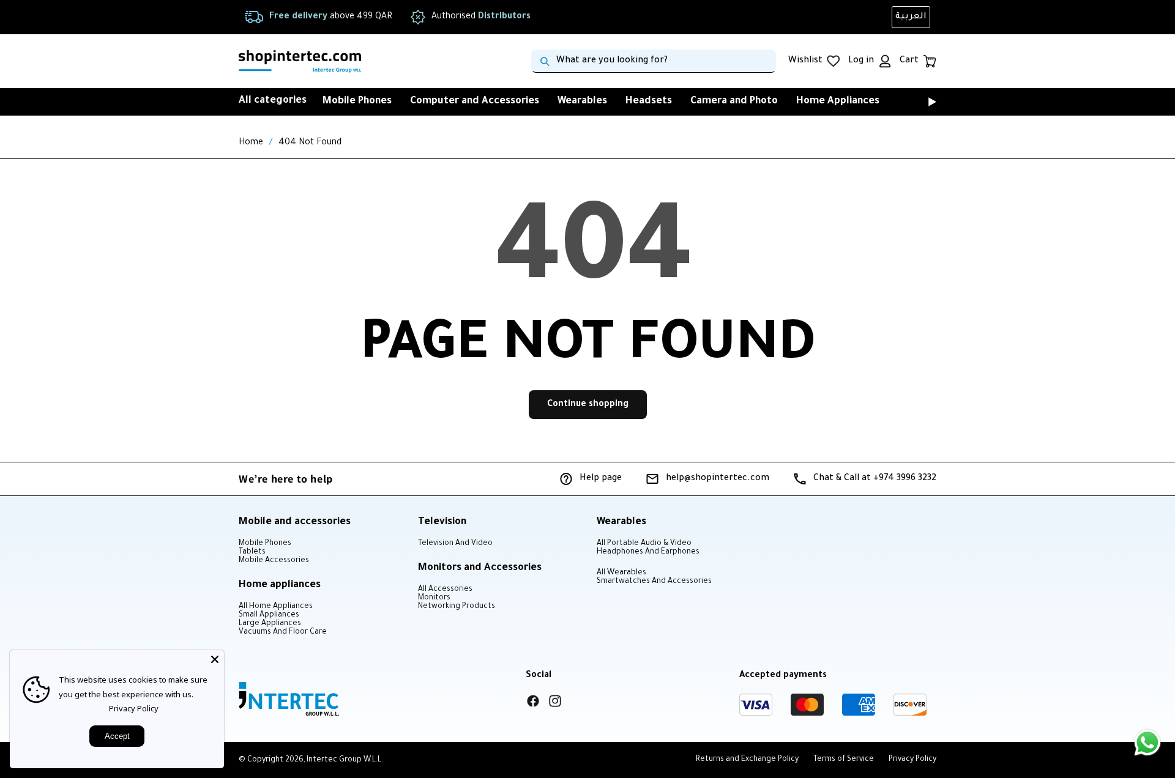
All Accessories (445, 589)
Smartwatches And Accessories (654, 581)
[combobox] (653, 61)
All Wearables (621, 573)
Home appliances (280, 585)
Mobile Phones (357, 101)
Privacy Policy (134, 708)
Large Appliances (270, 624)
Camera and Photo (734, 101)
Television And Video (455, 543)
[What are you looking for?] (544, 61)
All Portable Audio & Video (644, 543)
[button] (915, 101)
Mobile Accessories (274, 561)
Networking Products (456, 606)
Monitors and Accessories (480, 568)
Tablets (252, 552)
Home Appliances (837, 101)
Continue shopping (588, 405)
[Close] (215, 659)
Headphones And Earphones (648, 552)
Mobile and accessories (295, 522)
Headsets (648, 101)
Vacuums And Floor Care (283, 632)
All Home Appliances (276, 606)
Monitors (434, 598)
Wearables (582, 101)
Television (442, 522)
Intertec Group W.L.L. (345, 760)
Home (251, 143)
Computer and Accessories (474, 101)
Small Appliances (269, 615)
